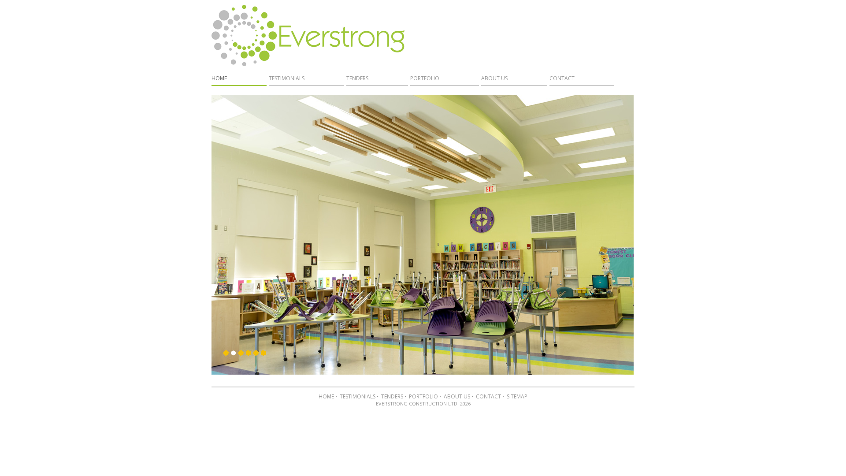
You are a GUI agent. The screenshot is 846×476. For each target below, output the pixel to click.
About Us (494, 78)
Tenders (357, 78)
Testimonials (286, 78)
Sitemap (517, 396)
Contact (562, 78)
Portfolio (424, 78)
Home (219, 78)
